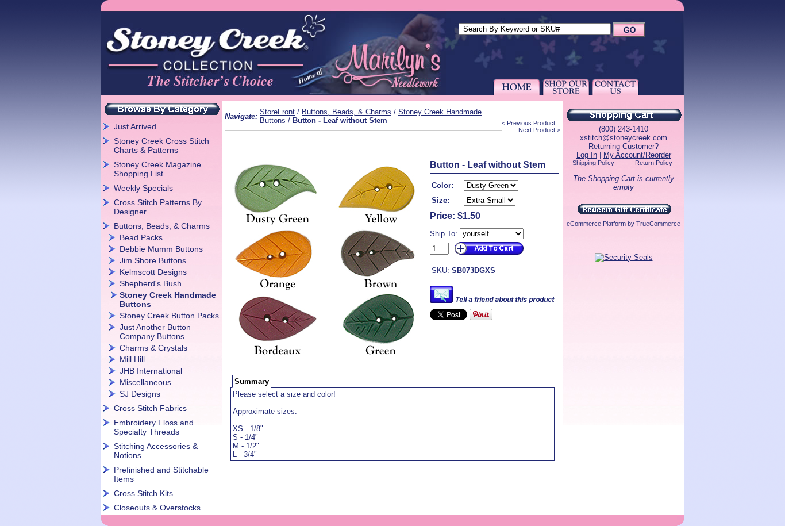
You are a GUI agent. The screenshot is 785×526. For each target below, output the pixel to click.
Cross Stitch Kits (143, 493)
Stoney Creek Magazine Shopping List (157, 169)
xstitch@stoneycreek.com (623, 137)
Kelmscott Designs (153, 272)
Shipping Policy (593, 162)
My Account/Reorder (637, 155)
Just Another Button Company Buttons (155, 331)
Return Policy (653, 162)
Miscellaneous (145, 382)
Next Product (536, 129)
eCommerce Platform (596, 223)
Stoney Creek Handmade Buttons (168, 299)
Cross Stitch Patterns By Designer (158, 207)
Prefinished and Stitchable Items (161, 474)
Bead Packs (141, 237)
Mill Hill (132, 359)
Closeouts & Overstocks (157, 507)
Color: (442, 185)
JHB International (151, 370)
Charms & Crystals (153, 347)
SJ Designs (140, 393)
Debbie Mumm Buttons (161, 249)
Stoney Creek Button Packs (169, 315)
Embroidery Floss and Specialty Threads (154, 427)
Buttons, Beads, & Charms (162, 226)
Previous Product (531, 123)
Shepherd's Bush (151, 283)
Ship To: (443, 233)
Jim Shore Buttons (153, 260)
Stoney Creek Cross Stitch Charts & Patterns (161, 145)
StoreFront (277, 111)
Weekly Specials (143, 188)
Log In (586, 155)
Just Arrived (135, 126)
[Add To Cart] (488, 255)
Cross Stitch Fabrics (150, 408)
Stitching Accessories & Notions (156, 450)
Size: (440, 200)
